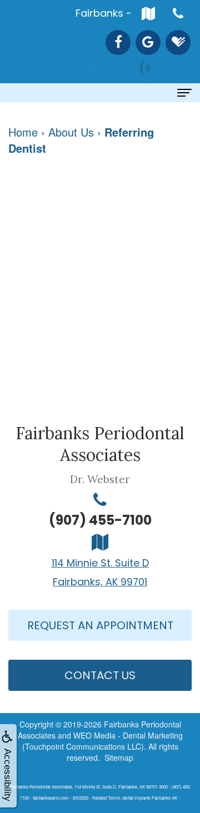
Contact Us (100, 675)
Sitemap (118, 757)
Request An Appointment (100, 625)
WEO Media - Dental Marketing (128, 735)
